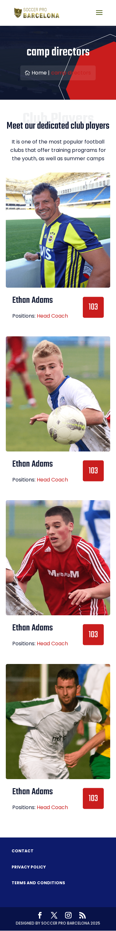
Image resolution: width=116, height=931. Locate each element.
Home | (41, 72)
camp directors (71, 72)
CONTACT (23, 851)
